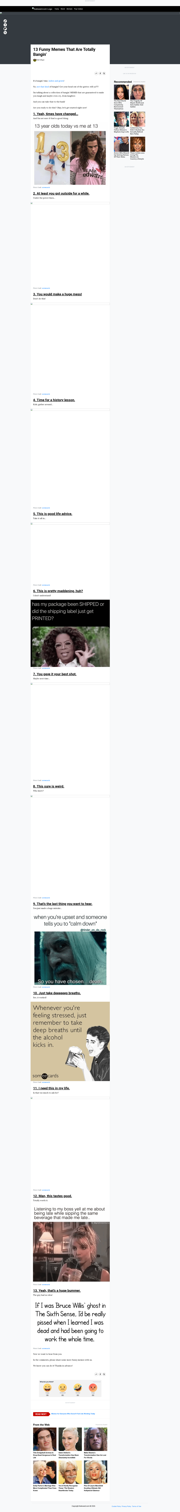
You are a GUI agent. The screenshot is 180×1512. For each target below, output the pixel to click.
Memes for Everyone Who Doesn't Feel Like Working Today (73, 1414)
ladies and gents (56, 81)
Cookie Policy (116, 1506)
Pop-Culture (78, 9)
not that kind (43, 86)
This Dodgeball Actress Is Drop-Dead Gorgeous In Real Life (44, 1455)
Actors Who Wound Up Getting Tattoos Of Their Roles (121, 155)
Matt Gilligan (40, 60)
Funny (57, 9)
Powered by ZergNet (101, 1424)
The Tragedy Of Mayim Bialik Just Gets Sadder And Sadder (137, 104)
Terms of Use (136, 1506)
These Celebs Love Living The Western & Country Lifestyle (137, 156)
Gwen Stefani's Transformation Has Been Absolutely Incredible (69, 1455)
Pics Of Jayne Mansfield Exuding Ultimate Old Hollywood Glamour (93, 1488)
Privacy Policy (126, 1506)
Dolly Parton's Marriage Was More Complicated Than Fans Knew (44, 1488)
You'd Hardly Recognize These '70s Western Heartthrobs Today (68, 1488)
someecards (46, 187)
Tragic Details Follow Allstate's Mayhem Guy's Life (121, 130)
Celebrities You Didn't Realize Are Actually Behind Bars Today (137, 131)
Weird (63, 9)
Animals (69, 9)
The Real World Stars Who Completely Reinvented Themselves (120, 105)
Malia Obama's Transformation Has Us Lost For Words (95, 1455)
